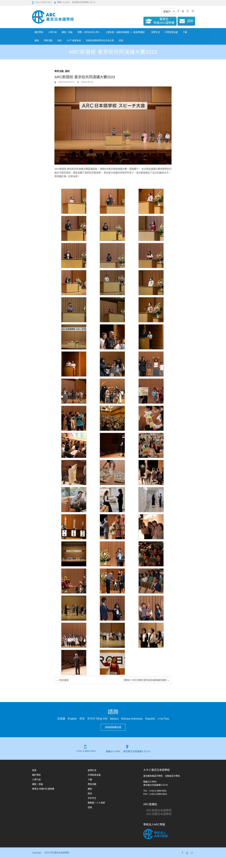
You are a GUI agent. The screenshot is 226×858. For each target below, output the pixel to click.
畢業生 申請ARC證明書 (43, 789)
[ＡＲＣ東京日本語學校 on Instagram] (188, 11)
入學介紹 (52, 32)
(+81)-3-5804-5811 (43, 2)
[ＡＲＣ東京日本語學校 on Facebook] (178, 11)
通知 (37, 40)
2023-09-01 (87, 82)
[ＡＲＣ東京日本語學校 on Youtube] (183, 11)
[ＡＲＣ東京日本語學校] (53, 16)
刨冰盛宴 (62, 680)
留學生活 (155, 32)
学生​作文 (92, 798)
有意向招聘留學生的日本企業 (100, 40)
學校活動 (48, 40)
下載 (185, 32)
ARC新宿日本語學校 (157, 810)
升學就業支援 (171, 32)
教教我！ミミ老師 (96, 803)
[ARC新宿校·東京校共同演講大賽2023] (113, 125)
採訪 (59, 40)
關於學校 (39, 32)
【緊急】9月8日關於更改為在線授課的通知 (146, 680)
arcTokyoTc (66, 82)
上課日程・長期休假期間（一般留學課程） (125, 32)
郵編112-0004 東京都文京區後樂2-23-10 (76, 2)
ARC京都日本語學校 (157, 814)
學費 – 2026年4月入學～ (88, 32)
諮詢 (121, 40)
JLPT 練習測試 (74, 40)
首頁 (34, 770)
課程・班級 (67, 32)
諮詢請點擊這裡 (113, 727)
